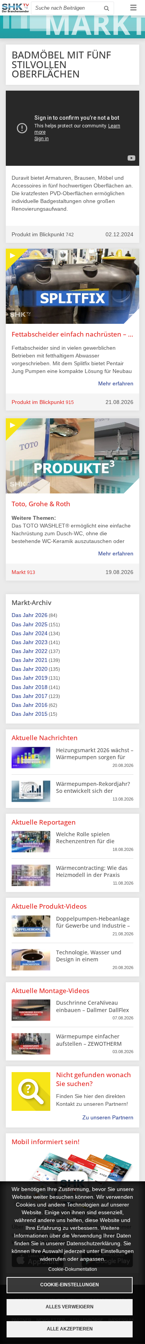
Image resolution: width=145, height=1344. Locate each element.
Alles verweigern (70, 1307)
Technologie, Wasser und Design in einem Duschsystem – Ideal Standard (88, 963)
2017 (41, 696)
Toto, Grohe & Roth (41, 503)
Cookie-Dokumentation (72, 1269)
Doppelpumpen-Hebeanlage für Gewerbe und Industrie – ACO (93, 925)
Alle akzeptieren (70, 1329)
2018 (41, 687)
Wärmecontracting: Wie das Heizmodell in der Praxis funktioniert (92, 874)
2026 (41, 615)
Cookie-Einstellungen (69, 1284)
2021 (41, 660)
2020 (41, 669)
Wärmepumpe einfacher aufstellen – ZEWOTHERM (89, 1040)
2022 (41, 651)
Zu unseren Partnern (107, 1117)
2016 (41, 705)
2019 (41, 678)
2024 (41, 633)
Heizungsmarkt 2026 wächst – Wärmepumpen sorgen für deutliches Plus (94, 757)
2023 (41, 642)
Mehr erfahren (115, 383)
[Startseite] (15, 7)
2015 (41, 714)
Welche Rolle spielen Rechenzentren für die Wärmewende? (85, 841)
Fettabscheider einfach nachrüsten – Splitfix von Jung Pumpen (72, 334)
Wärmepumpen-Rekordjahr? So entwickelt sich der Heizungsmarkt (93, 790)
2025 (41, 624)
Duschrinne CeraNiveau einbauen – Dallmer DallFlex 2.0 (92, 1009)
